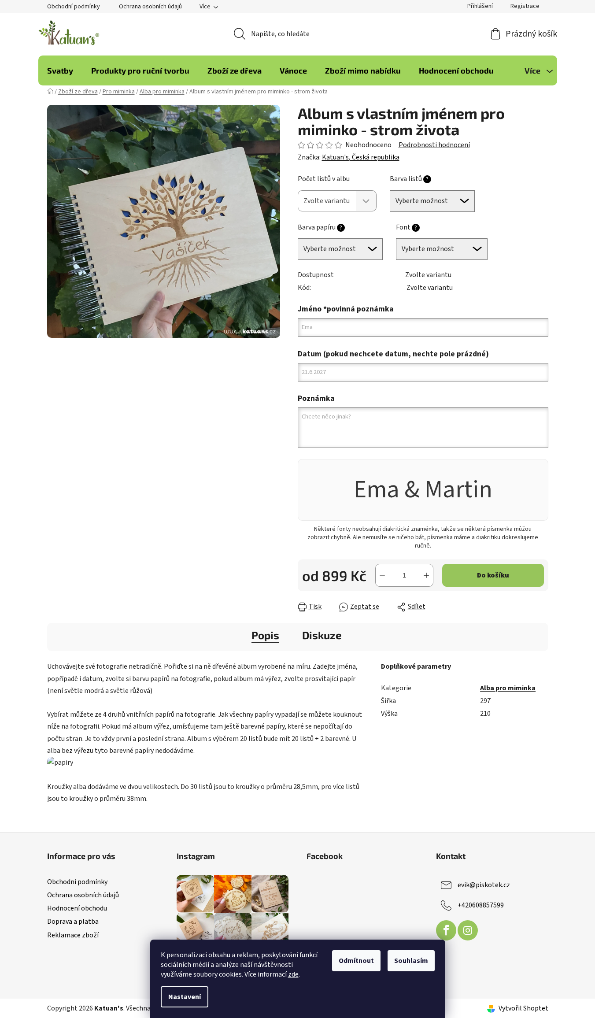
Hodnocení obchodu (77, 908)
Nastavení (184, 997)
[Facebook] (446, 930)
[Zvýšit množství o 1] (426, 575)
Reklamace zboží (73, 935)
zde (293, 974)
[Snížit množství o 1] (382, 575)
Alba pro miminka (508, 688)
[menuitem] (60, 70)
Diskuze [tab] (322, 635)
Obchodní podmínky (73, 6)
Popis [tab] (265, 635)
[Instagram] (468, 930)
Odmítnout (356, 961)
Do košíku (493, 575)
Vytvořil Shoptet (523, 1008)
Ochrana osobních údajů (150, 6)
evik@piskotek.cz (484, 885)
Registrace (525, 6)
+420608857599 (481, 905)
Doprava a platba (73, 921)
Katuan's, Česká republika (360, 157)
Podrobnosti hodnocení (434, 145)
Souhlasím (411, 961)
